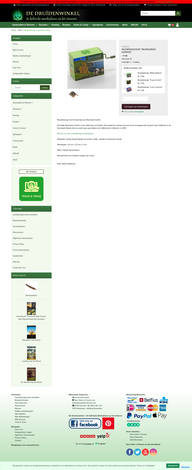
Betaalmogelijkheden (135, 395)
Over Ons (17, 68)
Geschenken (18, 141)
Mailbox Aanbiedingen (22, 56)
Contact (18, 440)
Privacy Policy (18, 244)
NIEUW (16, 153)
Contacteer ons (19, 268)
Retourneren (18, 232)
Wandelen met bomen (31, 340)
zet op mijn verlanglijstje (134, 111)
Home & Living (19, 128)
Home (14, 30)
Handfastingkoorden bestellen (25, 215)
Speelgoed (17, 134)
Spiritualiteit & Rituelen (22, 103)
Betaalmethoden (19, 220)
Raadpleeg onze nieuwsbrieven (25, 445)
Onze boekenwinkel (21, 250)
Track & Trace (20, 422)
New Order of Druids (138, 434)
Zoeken (45, 88)
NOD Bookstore (136, 440)
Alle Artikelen (20, 414)
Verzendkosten (19, 226)
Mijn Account (18, 50)
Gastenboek (18, 256)
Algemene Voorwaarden (23, 238)
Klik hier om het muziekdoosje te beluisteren (75, 133)
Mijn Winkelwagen (22, 417)
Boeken (16, 122)
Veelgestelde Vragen (21, 73)
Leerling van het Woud (31, 361)
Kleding (16, 115)
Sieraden (16, 109)
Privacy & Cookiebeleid (145, 466)
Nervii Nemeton (136, 437)
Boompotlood (31, 295)
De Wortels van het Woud (31, 382)
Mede (15, 147)
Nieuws (16, 62)
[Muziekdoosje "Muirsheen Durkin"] (91, 64)
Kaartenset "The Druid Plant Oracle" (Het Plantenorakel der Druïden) (31, 317)
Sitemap (16, 262)
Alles (20, 30)
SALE (15, 160)
